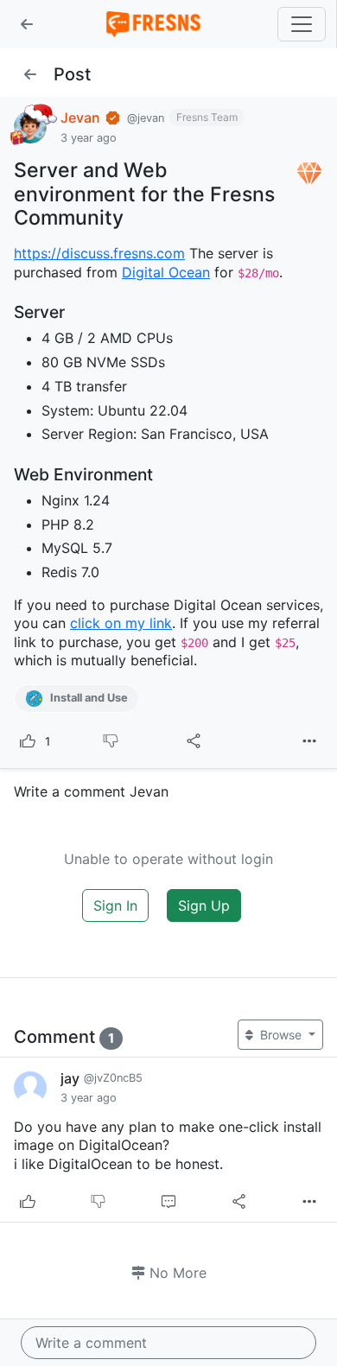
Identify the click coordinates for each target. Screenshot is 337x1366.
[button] (26, 24)
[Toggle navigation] (301, 24)
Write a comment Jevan (91, 791)
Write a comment (91, 1342)
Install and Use (88, 697)
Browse (281, 1034)
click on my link (121, 623)
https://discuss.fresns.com (99, 253)
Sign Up (204, 905)
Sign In (115, 905)
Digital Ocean (166, 272)
